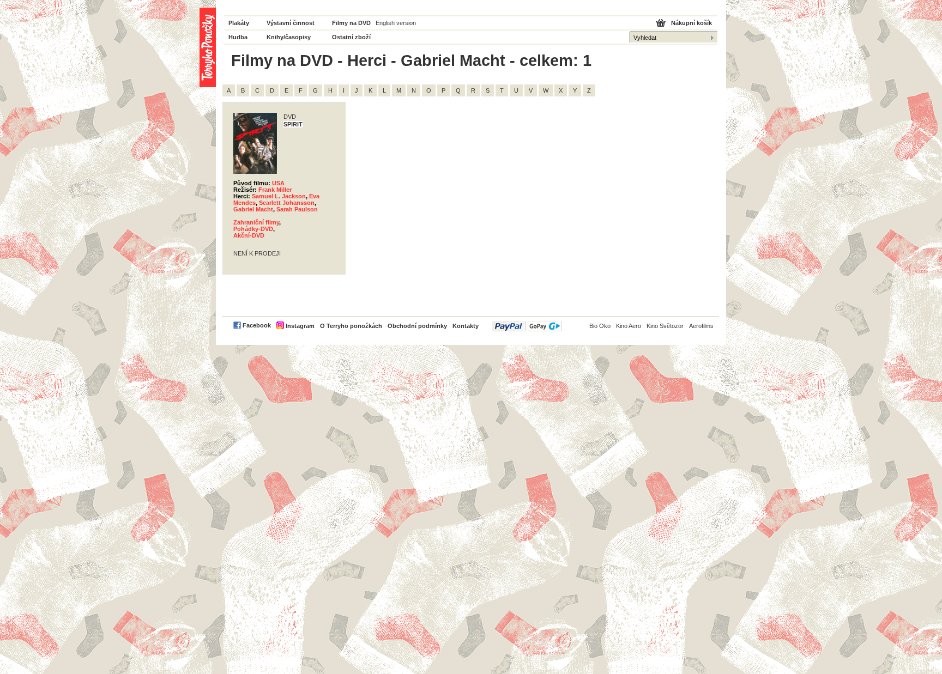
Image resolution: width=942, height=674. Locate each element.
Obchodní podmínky (417, 326)
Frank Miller (275, 189)
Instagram (300, 326)
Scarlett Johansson (287, 202)
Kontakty (465, 326)
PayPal (526, 326)
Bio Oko (600, 326)
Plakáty (238, 23)
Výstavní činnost (291, 23)
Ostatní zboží (351, 37)
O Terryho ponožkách (351, 326)
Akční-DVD (248, 235)
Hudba (237, 37)
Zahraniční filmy (256, 222)
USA (278, 183)
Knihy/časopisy (289, 37)
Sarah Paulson (297, 209)
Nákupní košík (691, 23)
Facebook (257, 325)
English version (396, 23)
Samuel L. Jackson (279, 196)
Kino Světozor (665, 326)
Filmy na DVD (351, 23)
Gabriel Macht (253, 209)
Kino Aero (628, 326)
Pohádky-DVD (253, 229)
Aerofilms (701, 326)
